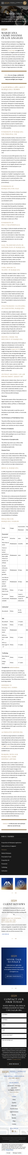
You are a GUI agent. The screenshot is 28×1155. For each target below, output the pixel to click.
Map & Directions (14, 1092)
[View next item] (15, 893)
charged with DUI (15, 349)
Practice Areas (14, 1108)
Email (3, 1030)
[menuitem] (14, 842)
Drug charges (11, 50)
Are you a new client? (7, 1035)
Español (14, 1102)
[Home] (13, 3)
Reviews (14, 1118)
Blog (14, 1121)
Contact (14, 1124)
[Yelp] (15, 1131)
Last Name (4, 1019)
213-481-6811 (14, 1078)
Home (14, 1099)
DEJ (2, 746)
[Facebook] (13, 1131)
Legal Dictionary (14, 1111)
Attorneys (14, 1105)
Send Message (14, 1064)
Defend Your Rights (14, 976)
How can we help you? (7, 1040)
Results (14, 1114)
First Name (4, 1014)
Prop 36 (8, 746)
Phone (3, 1024)
